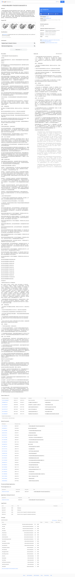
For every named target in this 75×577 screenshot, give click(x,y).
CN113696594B (4, 430)
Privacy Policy (46, 575)
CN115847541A (4, 469)
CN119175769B (4, 437)
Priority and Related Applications (45, 41)
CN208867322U (4, 402)
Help (51, 575)
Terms (42, 575)
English (47, 16)
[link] (18, 35)
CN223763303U (4, 478)
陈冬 (50, 18)
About (24, 575)
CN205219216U (4, 432)
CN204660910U (4, 444)
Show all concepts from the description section (10, 568)
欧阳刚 (44, 18)
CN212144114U (4, 448)
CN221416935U (4, 476)
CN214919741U (4, 409)
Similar (57, 13)
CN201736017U (4, 435)
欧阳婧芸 (47, 18)
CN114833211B (4, 446)
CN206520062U (4, 480)
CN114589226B (4, 473)
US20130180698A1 (5, 400)
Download (55, 520)
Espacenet (47, 42)
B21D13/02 (5, 34)
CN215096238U (4, 413)
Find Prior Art (51, 13)
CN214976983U (4, 411)
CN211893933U (4, 471)
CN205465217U (4, 462)
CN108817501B (4, 453)
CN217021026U (4, 451)
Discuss (55, 42)
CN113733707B (4, 455)
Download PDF (44, 13)
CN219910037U (4, 457)
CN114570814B (4, 460)
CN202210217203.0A (5, 491)
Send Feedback (29, 575)
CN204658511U (4, 428)
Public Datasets (36, 575)
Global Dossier (51, 42)
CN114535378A (4, 439)
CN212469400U (4, 404)
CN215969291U (4, 464)
